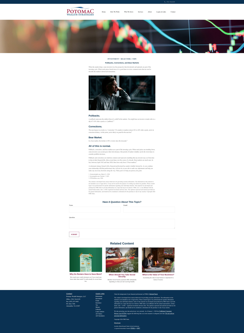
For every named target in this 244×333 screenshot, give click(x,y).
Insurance (98, 303)
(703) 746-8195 (170, 2)
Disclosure (117, 323)
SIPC (138, 328)
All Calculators (100, 316)
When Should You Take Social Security (122, 276)
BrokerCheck (154, 294)
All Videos (99, 314)
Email (125, 205)
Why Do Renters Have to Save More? (86, 274)
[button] (115, 12)
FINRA (133, 328)
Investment (99, 298)
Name (71, 205)
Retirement (99, 296)
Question (72, 217)
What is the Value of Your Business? (158, 275)
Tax (97, 305)
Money (98, 307)
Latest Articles (100, 311)
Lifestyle (98, 309)
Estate (97, 301)
